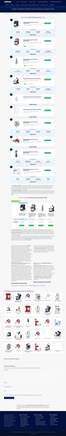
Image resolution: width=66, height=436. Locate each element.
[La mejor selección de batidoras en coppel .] (57, 296)
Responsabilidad (53, 419)
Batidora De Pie (38, 312)
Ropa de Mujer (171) (24, 423)
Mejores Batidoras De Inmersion (18, 313)
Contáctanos (52, 416)
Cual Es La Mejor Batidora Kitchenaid (38, 351)
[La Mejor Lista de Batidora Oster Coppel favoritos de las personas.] (18, 346)
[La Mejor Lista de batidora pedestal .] (8, 308)
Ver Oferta (22, 225)
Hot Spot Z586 (8, 312)
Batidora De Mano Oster (47, 338)
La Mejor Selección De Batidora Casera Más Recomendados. (8, 327)
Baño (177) (38, 419)
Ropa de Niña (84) (24, 419)
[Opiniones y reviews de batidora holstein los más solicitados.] (28, 334)
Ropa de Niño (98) (24, 421)
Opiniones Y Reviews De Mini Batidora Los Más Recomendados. (18, 339)
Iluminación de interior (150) (41, 424)
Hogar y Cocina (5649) (39, 416)
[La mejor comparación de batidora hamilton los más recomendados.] (28, 346)
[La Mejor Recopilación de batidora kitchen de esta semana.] (38, 322)
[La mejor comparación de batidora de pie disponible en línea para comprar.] (38, 308)
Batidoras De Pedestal (57, 338)
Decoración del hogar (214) (41, 421)
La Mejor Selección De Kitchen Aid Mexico (57, 313)
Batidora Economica (28, 300)
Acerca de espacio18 (54, 418)
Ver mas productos (15, 201)
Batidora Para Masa (8, 338)
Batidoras (19, 253)
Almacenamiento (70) (40, 418)
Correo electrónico (8, 386)
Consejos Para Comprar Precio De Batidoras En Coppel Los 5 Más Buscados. (47, 313)
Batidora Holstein (28, 338)
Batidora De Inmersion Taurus (28, 326)
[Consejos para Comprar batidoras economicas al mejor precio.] (28, 296)
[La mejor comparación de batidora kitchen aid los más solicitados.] (38, 296)
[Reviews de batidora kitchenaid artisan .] (28, 308)
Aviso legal (52, 422)
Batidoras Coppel (18, 350)
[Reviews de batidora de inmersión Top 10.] (57, 322)
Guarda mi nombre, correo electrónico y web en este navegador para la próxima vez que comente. (23, 395)
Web (5, 390)
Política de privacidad (54, 421)
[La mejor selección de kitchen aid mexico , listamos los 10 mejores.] (57, 308)
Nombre (6, 382)
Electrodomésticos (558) (40, 423)
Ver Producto (47, 23)
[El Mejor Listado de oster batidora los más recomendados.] (47, 322)
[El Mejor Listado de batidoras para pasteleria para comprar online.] (47, 346)
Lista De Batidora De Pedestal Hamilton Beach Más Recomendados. (18, 301)
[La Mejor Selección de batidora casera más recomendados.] (8, 322)
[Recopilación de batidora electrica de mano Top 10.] (47, 296)
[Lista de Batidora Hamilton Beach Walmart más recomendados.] (8, 346)
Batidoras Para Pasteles (47, 350)
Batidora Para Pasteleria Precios (57, 351)
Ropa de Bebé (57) (24, 418)
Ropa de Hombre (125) (25, 424)
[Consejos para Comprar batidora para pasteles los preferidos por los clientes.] (57, 346)
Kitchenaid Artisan (8, 300)
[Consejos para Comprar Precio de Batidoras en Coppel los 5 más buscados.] (47, 308)
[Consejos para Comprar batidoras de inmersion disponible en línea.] (18, 308)
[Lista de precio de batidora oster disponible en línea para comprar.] (18, 322)
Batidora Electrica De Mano (48, 300)
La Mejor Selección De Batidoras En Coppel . (57, 301)
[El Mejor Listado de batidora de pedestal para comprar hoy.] (57, 334)
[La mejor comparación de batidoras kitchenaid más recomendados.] (38, 346)
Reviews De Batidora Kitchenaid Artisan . (28, 313)
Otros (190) (23, 426)
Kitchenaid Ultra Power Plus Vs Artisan (38, 301)
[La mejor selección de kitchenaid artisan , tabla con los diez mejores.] (8, 296)
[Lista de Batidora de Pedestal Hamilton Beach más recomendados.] (18, 296)
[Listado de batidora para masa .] (8, 334)
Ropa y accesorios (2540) (25, 416)
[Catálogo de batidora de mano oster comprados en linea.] (47, 334)
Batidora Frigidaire (38, 338)
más (30, 253)
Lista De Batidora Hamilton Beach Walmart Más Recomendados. (8, 351)
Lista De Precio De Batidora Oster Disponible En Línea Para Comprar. (18, 327)
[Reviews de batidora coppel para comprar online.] (38, 334)
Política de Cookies (53, 424)
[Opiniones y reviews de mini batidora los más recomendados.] (18, 334)
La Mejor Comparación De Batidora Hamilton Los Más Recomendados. (28, 351)
